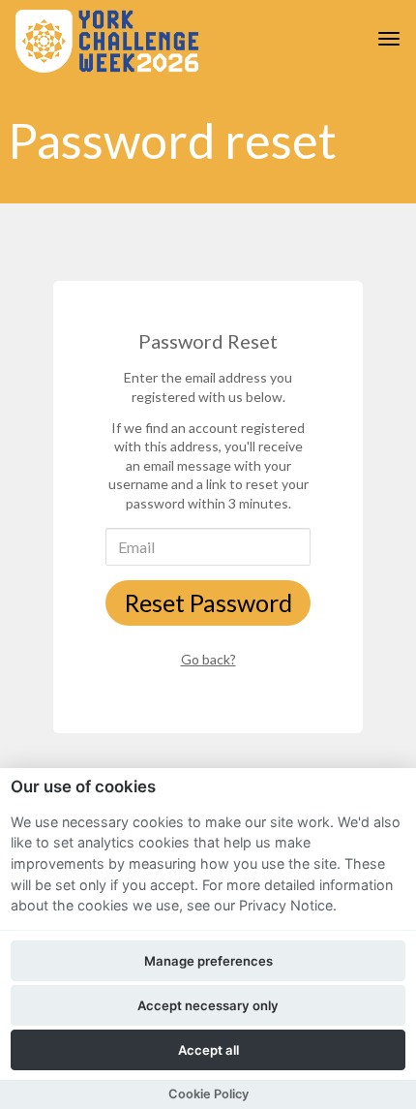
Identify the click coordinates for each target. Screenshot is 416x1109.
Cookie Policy (208, 1094)
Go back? (208, 659)
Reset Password (208, 602)
